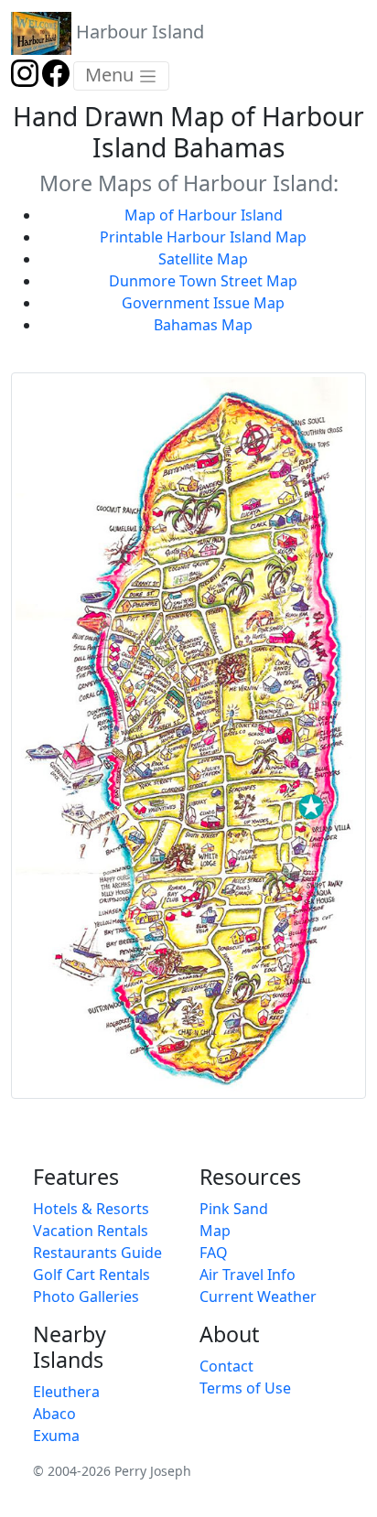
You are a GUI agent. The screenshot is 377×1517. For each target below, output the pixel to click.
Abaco (54, 1414)
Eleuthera (66, 1392)
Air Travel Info (247, 1274)
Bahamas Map (203, 325)
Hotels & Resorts (91, 1209)
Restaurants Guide (97, 1253)
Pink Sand (233, 1209)
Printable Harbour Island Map (203, 237)
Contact (226, 1366)
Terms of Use (245, 1388)
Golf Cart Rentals (91, 1274)
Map (215, 1231)
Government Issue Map (203, 303)
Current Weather (258, 1296)
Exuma (56, 1436)
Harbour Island (137, 31)
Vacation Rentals (90, 1231)
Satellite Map (203, 259)
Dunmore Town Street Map (203, 281)
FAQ (213, 1253)
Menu (111, 74)
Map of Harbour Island (203, 215)
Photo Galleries (86, 1296)
